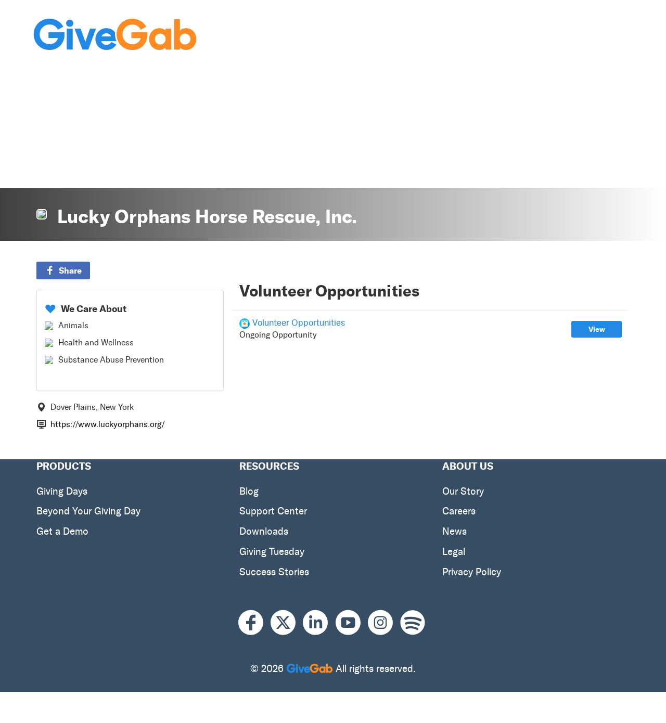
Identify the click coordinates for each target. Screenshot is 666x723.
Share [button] (70, 270)
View (596, 329)
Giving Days (61, 491)
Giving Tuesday (271, 552)
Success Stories (274, 572)
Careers (459, 511)
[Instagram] (384, 623)
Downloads (263, 531)
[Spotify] (412, 623)
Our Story (463, 491)
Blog (249, 491)
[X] (287, 623)
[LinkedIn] (319, 623)
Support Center (273, 511)
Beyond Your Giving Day (88, 511)
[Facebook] (254, 623)
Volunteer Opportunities (298, 322)
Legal (453, 552)
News (454, 531)
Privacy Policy (471, 572)
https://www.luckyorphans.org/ (107, 424)
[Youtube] (352, 623)
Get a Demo (62, 531)
